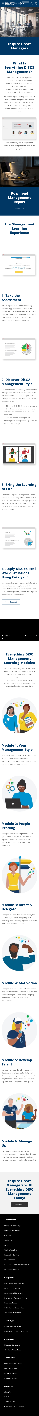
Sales (6, 1245)
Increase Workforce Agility (14, 1293)
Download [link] (19, 208)
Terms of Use (9, 1402)
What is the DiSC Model (13, 1363)
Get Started (20, 1205)
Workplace (8, 1240)
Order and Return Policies (14, 1407)
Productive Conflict (11, 1255)
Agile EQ (7, 1235)
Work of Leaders (10, 1250)
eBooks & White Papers (13, 1350)
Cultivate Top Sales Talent (14, 1308)
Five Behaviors (9, 1260)
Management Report (12, 1230)
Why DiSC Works (10, 1368)
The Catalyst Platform (12, 1313)
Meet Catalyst (11, 602)
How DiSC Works (10, 1373)
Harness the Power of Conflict (15, 1298)
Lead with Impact (11, 1303)
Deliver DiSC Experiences (13, 1326)
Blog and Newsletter (12, 1345)
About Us (7, 1392)
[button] (2, 3)
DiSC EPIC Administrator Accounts (17, 1265)
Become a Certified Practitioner (16, 1331)
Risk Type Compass (11, 1270)
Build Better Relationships (14, 1283)
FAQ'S (6, 1397)
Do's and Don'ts (10, 1378)
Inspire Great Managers (13, 1288)
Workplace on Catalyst (12, 1225)
